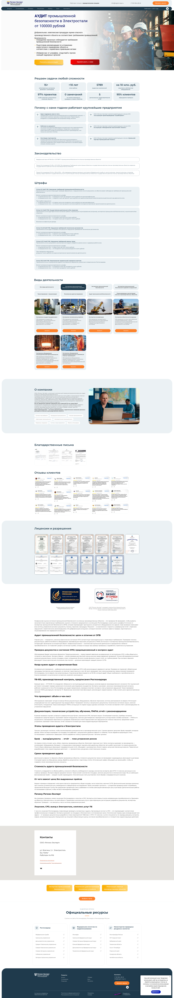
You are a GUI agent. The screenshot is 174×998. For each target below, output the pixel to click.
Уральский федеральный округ (82, 938)
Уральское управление (43, 938)
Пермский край (114, 951)
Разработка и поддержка (126, 994)
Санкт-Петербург (115, 947)
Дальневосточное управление (45, 941)
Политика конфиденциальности (51, 863)
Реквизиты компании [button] (47, 860)
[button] (161, 3)
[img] (15, 3)
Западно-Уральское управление (46, 957)
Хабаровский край (115, 941)
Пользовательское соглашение (70, 994)
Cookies (90, 994)
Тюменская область (116, 944)
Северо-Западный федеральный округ (84, 941)
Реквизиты (91, 993)
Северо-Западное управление (45, 951)
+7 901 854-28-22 (135, 3)
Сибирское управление (43, 954)
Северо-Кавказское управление (46, 947)
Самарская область (115, 954)
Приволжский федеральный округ (83, 951)
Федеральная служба (42, 934)
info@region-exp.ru (117, 3)
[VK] (41, 868)
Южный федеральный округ (81, 944)
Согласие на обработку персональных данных (41, 994)
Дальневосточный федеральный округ (84, 947)
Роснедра (76, 934)
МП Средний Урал (115, 938)
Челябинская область (116, 957)
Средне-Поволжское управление (46, 944)
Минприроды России (116, 934)
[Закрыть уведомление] (170, 977)
